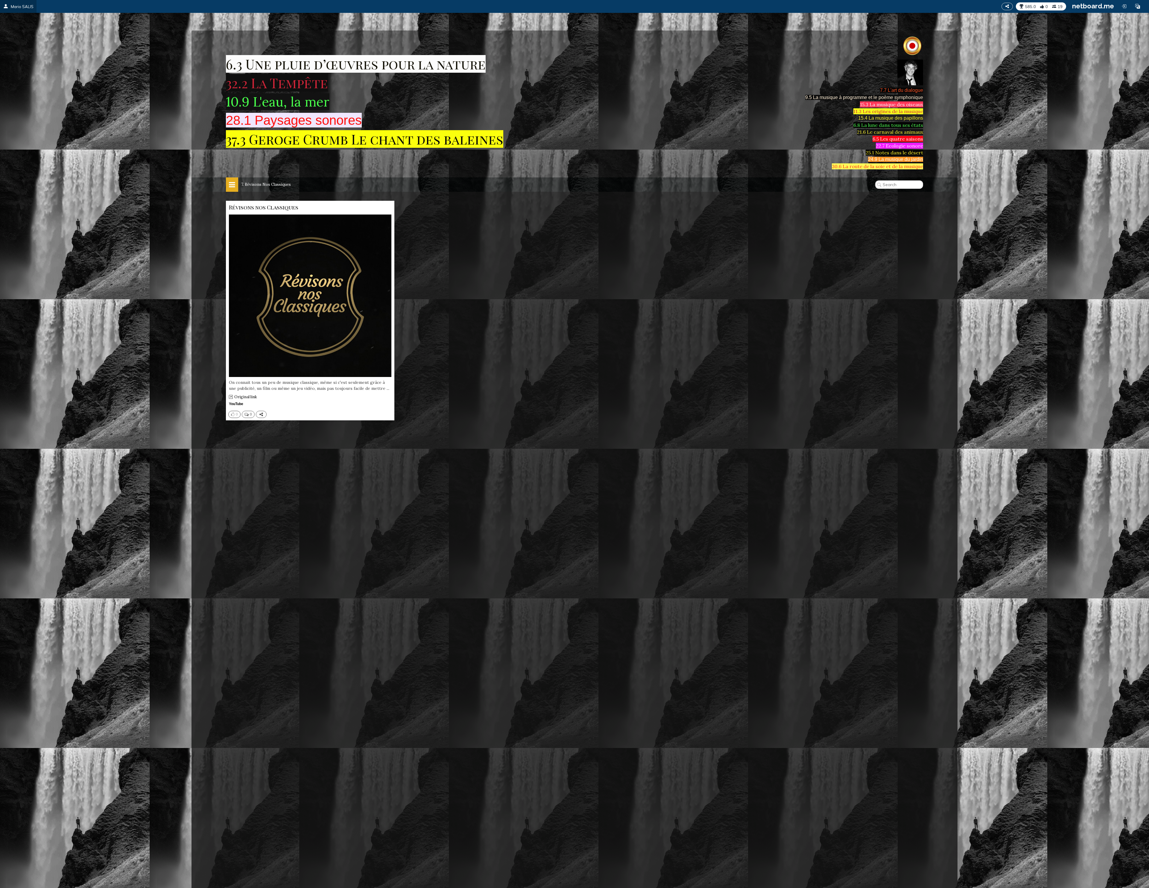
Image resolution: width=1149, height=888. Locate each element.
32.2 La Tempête (277, 83)
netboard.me (1093, 6)
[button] (1138, 6)
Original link (245, 396)
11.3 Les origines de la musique (888, 111)
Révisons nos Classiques (263, 207)
